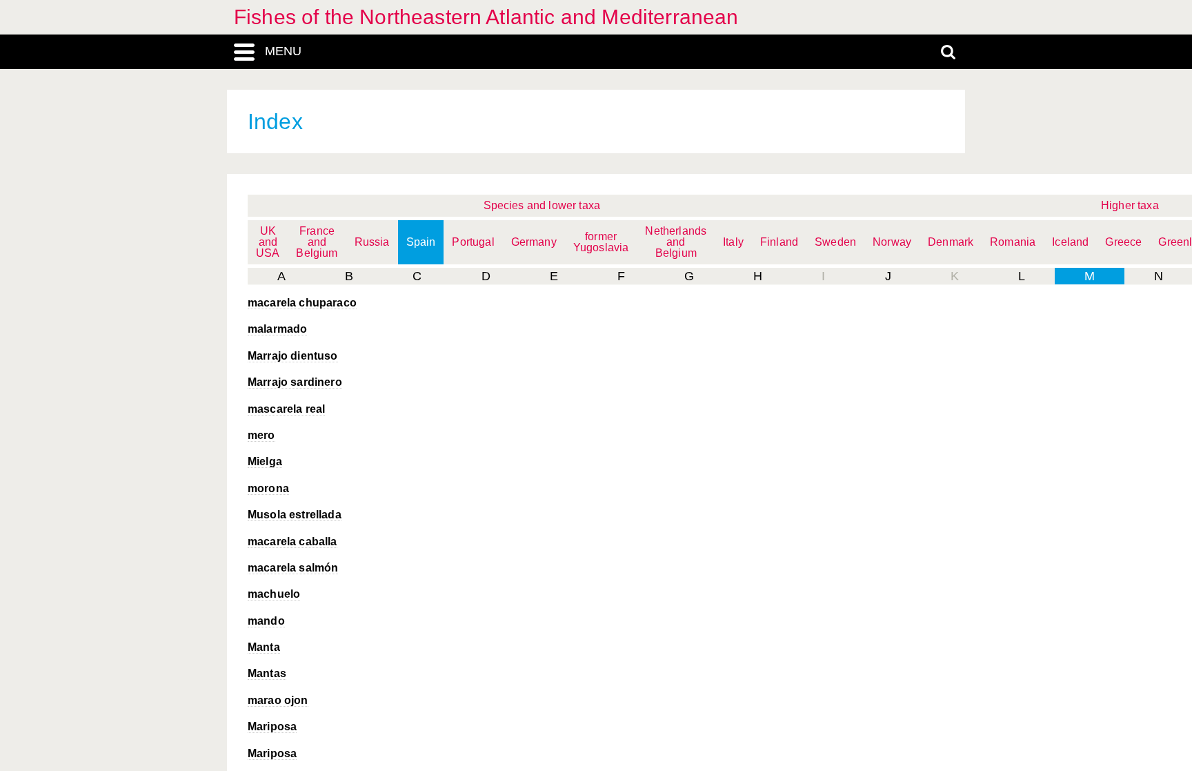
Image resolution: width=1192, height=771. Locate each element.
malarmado (277, 329)
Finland (779, 242)
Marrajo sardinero (295, 382)
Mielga (265, 461)
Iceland (1070, 242)
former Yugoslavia (601, 242)
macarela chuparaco (302, 303)
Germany (534, 242)
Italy (733, 242)
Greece (1123, 242)
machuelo (274, 594)
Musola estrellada (294, 514)
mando (266, 621)
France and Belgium (316, 242)
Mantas (267, 673)
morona (268, 488)
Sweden (835, 242)
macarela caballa (292, 541)
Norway (892, 242)
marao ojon (278, 700)
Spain (421, 242)
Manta (264, 647)
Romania (1012, 242)
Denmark (950, 242)
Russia (372, 242)
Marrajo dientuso (293, 356)
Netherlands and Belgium (675, 242)
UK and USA (267, 242)
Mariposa (272, 726)
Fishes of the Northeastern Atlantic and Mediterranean (486, 17)
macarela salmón (293, 568)
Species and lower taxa (542, 205)
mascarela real (286, 409)
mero (261, 435)
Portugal (473, 242)
